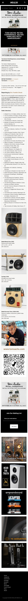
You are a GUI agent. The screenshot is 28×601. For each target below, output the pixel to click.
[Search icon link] (24, 3)
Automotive (7, 578)
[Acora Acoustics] (14, 475)
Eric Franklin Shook (16, 92)
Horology (6, 580)
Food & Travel (7, 587)
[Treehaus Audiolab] (14, 449)
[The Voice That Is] (14, 555)
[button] (17, 8)
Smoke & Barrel (6, 582)
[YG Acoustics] (14, 528)
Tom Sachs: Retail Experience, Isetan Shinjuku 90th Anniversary (14, 35)
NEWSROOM (14, 45)
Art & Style (5, 8)
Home (5, 575)
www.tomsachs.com (14, 349)
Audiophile (6, 577)
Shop (5, 589)
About (5, 590)
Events (11, 8)
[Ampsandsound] (14, 502)
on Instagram (15, 79)
